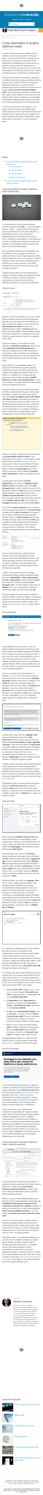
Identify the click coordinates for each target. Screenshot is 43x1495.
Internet (28, 19)
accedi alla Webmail (16, 675)
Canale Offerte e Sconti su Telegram (21, 30)
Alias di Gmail (16, 166)
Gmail (13, 316)
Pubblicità (20, 1482)
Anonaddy (22, 1099)
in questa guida (27, 461)
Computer (15, 19)
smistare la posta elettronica (18, 604)
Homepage (9, 1480)
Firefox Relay (30, 1092)
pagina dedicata (7, 1043)
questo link (23, 695)
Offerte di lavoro (29, 1482)
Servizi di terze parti (18, 177)
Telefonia (22, 19)
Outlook (10, 646)
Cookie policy (17, 1483)
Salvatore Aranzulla (8, 49)
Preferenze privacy (28, 1483)
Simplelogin (6, 1097)
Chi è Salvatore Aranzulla (21, 1480)
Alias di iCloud (16, 173)
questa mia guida (8, 778)
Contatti (14, 1482)
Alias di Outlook (17, 170)
